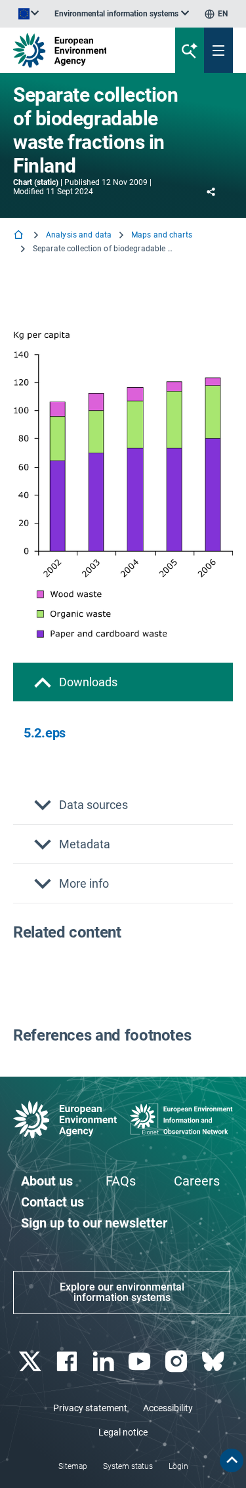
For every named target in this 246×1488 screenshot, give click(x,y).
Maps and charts (161, 234)
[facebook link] (68, 1361)
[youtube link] (141, 1361)
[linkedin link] (104, 1361)
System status (128, 1466)
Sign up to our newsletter (94, 1223)
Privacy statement (90, 1408)
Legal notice (123, 1432)
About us (47, 1181)
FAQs (121, 1181)
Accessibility (168, 1408)
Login (178, 1466)
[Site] (83, 50)
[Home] (19, 236)
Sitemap (72, 1466)
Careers (197, 1181)
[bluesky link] (214, 1361)
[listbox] (121, 14)
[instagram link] (178, 1361)
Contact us (52, 1202)
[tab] (123, 682)
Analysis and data (79, 234)
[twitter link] (31, 1361)
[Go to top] (231, 1460)
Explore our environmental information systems (122, 1292)
